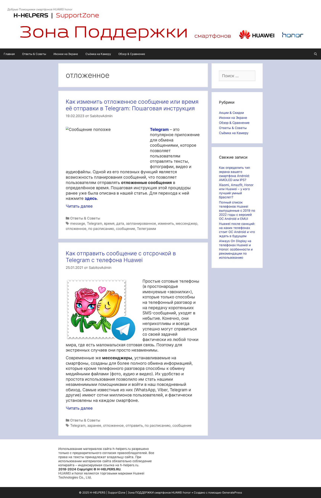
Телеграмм (146, 229)
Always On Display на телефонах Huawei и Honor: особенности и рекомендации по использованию (236, 249)
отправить (134, 425)
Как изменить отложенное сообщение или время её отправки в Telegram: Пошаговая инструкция (132, 105)
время (109, 223)
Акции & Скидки (231, 113)
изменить (166, 223)
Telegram (94, 223)
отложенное (76, 229)
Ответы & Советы (34, 54)
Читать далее (79, 206)
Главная (9, 54)
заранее (94, 425)
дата (120, 223)
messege (77, 223)
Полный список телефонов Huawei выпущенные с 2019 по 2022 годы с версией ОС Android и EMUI (237, 211)
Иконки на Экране (66, 54)
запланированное (141, 223)
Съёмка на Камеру (98, 54)
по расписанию (101, 229)
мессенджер (186, 223)
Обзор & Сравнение (131, 54)
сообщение (125, 229)
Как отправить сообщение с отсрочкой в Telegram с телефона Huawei (121, 256)
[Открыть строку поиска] (315, 54)
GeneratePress (232, 492)
